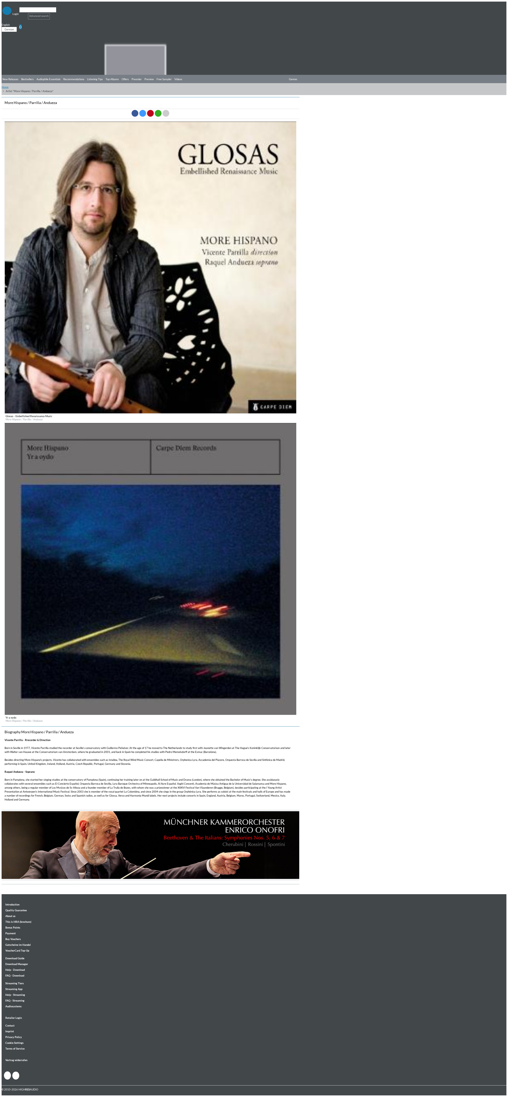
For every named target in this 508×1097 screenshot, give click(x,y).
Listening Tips (95, 79)
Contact (9, 1025)
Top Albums (112, 79)
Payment (10, 933)
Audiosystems (13, 1006)
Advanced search (39, 15)
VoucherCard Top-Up (17, 950)
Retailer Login (13, 1017)
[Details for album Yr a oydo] (151, 714)
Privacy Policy (13, 1037)
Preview (149, 79)
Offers (125, 79)
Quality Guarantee (16, 910)
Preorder (137, 79)
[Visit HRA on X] (15, 1076)
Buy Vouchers (13, 939)
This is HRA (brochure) (18, 921)
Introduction (12, 904)
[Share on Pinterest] (150, 113)
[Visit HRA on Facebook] (7, 1075)
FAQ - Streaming (14, 1000)
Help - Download (15, 969)
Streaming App (13, 989)
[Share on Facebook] (135, 113)
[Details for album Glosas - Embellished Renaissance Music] (151, 412)
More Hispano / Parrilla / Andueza (24, 419)
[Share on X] (142, 113)
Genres (293, 79)
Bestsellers (27, 79)
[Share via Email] (166, 113)
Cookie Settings (14, 1042)
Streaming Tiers (14, 983)
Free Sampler (164, 79)
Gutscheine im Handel (18, 944)
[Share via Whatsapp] (158, 113)
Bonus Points (12, 927)
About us (10, 916)
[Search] (21, 14)
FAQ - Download (14, 975)
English (6, 24)
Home (5, 87)
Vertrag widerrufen (16, 1060)
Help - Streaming (15, 994)
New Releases (10, 79)
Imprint (9, 1031)
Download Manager (16, 964)
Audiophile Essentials (49, 79)
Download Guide (14, 958)
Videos (178, 79)
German (9, 29)
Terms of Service (15, 1048)
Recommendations (73, 79)
